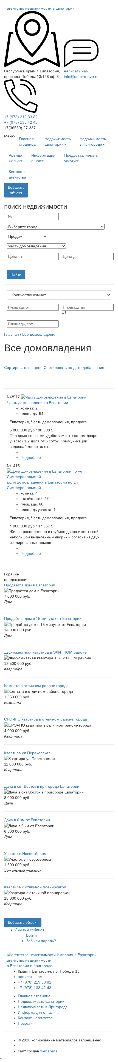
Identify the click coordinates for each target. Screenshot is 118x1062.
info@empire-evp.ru (81, 76)
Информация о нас (43, 158)
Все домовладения (39, 334)
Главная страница (27, 141)
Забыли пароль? (41, 941)
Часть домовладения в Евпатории (37, 402)
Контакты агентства (17, 174)
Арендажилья (15, 158)
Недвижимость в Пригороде (93, 141)
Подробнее (31, 457)
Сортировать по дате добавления (74, 367)
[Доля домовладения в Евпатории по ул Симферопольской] (59, 473)
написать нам (76, 71)
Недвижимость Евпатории (57, 141)
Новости (25, 1023)
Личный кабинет (29, 930)
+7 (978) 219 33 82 (21, 117)
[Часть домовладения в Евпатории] (53, 397)
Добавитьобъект (16, 190)
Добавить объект (23, 922)
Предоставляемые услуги (81, 158)
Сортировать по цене (23, 367)
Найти (15, 274)
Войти (31, 935)
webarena (49, 1051)
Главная (11, 334)
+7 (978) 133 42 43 (21, 122)
